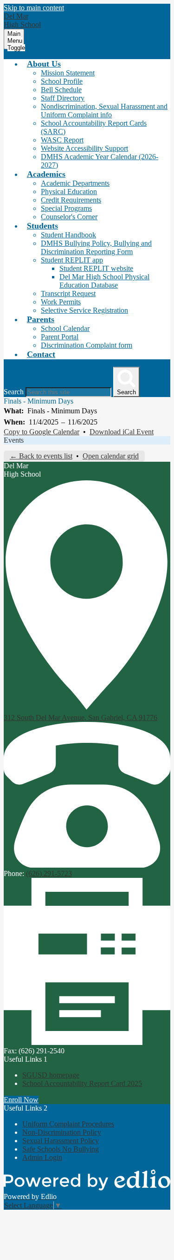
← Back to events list (41, 456)
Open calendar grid (111, 456)
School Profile (62, 81)
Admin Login (42, 1157)
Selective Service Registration (84, 310)
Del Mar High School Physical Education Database (104, 281)
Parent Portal (59, 337)
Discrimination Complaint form (86, 345)
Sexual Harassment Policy (60, 1141)
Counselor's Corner (69, 217)
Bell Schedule (61, 90)
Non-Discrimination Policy (61, 1132)
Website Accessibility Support (84, 148)
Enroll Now (21, 1100)
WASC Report (62, 140)
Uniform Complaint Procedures (68, 1124)
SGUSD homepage (50, 1075)
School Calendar (65, 328)
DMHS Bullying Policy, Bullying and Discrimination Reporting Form (96, 247)
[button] (43, 63)
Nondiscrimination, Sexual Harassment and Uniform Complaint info (104, 110)
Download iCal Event (122, 432)
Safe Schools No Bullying (60, 1149)
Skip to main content (34, 8)
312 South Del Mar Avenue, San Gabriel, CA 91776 (80, 717)
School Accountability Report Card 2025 (82, 1083)
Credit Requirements (71, 200)
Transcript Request (68, 293)
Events (14, 440)
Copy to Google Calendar (41, 432)
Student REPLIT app (72, 260)
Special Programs (66, 208)
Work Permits (61, 302)
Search (14, 392)
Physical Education (69, 191)
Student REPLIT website (96, 268)
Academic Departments (75, 183)
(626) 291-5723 (49, 873)
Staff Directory (62, 98)
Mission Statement (68, 73)
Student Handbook (68, 235)
